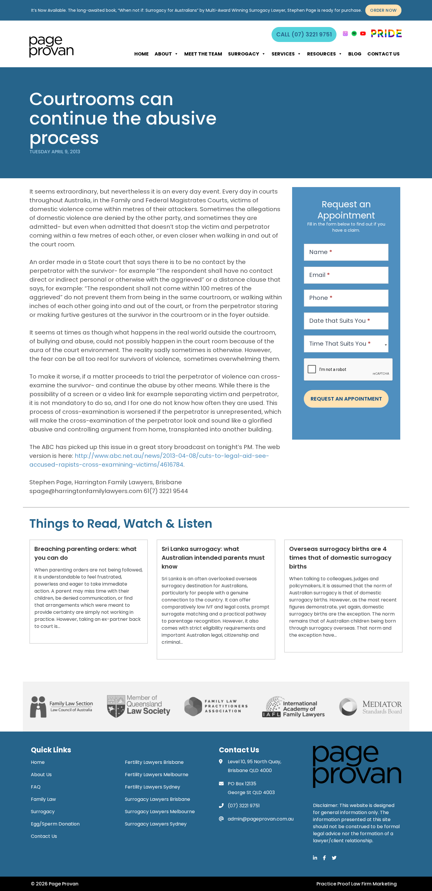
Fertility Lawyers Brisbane (154, 762)
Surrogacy (243, 54)
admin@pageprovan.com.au (261, 819)
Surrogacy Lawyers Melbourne (160, 811)
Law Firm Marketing (374, 883)
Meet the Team (203, 54)
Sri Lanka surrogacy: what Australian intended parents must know (213, 558)
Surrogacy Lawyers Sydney (156, 824)
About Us (41, 774)
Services (283, 54)
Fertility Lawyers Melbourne (156, 774)
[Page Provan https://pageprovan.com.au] (51, 47)
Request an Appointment (346, 398)
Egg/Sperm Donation (55, 824)
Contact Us (383, 54)
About (163, 54)
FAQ (36, 787)
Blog (354, 54)
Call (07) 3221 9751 (304, 34)
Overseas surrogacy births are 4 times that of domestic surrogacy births (340, 558)
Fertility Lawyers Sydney (152, 787)
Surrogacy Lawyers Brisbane (157, 799)
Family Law (43, 799)
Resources (321, 54)
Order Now (383, 10)
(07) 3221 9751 (244, 805)
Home (141, 54)
